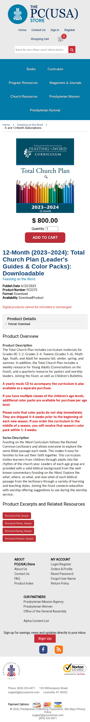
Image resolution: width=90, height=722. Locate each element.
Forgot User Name (63, 578)
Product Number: (14, 290)
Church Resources (24, 96)
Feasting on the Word (30, 124)
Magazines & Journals (65, 83)
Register (69, 30)
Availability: (10, 297)
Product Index (23, 583)
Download (17, 515)
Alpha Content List (36, 621)
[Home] (43, 23)
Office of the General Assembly (45, 611)
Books (31, 69)
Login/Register (61, 564)
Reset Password (62, 574)
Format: (8, 294)
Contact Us (38, 30)
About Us (20, 569)
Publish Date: (12, 286)
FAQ (17, 578)
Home (22, 30)
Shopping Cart (40, 39)
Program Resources (23, 83)
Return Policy (60, 583)
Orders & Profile (62, 569)
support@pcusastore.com (24, 692)
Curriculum (55, 69)
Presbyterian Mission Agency (44, 601)
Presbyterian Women (64, 96)
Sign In (55, 30)
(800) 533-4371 (26, 688)
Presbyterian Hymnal (45, 110)
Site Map (69, 709)
